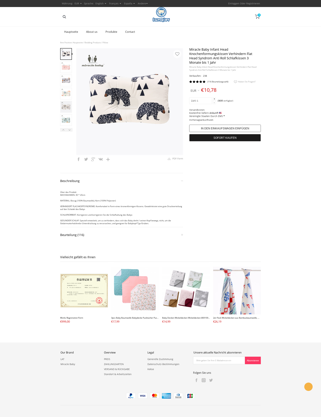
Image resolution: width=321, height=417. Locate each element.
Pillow (105, 42)
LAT (62, 359)
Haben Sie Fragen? (246, 81)
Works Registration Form (71, 317)
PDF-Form (177, 158)
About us (91, 32)
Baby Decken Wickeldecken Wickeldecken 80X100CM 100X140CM (192, 317)
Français (114, 3)
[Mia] (308, 387)
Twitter (210, 380)
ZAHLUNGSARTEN (114, 364)
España (128, 3)
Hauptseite (71, 32)
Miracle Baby (68, 364)
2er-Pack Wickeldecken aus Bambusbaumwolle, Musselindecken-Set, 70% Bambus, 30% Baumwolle (259, 317)
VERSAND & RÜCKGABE (117, 369)
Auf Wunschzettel (177, 54)
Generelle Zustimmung (160, 359)
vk (100, 159)
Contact (130, 32)
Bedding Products (93, 42)
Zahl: (194, 100)
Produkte (111, 32)
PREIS (107, 359)
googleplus (93, 159)
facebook (78, 159)
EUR (193, 90)
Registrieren (253, 3)
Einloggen (233, 3)
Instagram (203, 380)
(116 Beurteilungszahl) (217, 81)
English (99, 3)
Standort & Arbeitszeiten (118, 374)
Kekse (150, 369)
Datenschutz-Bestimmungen (163, 364)
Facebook (196, 380)
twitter (86, 159)
